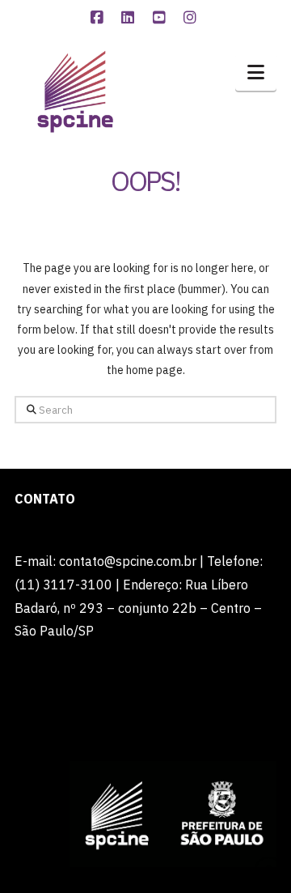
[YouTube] (161, 18)
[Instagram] (192, 18)
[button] (255, 72)
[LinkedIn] (130, 18)
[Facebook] (99, 18)
